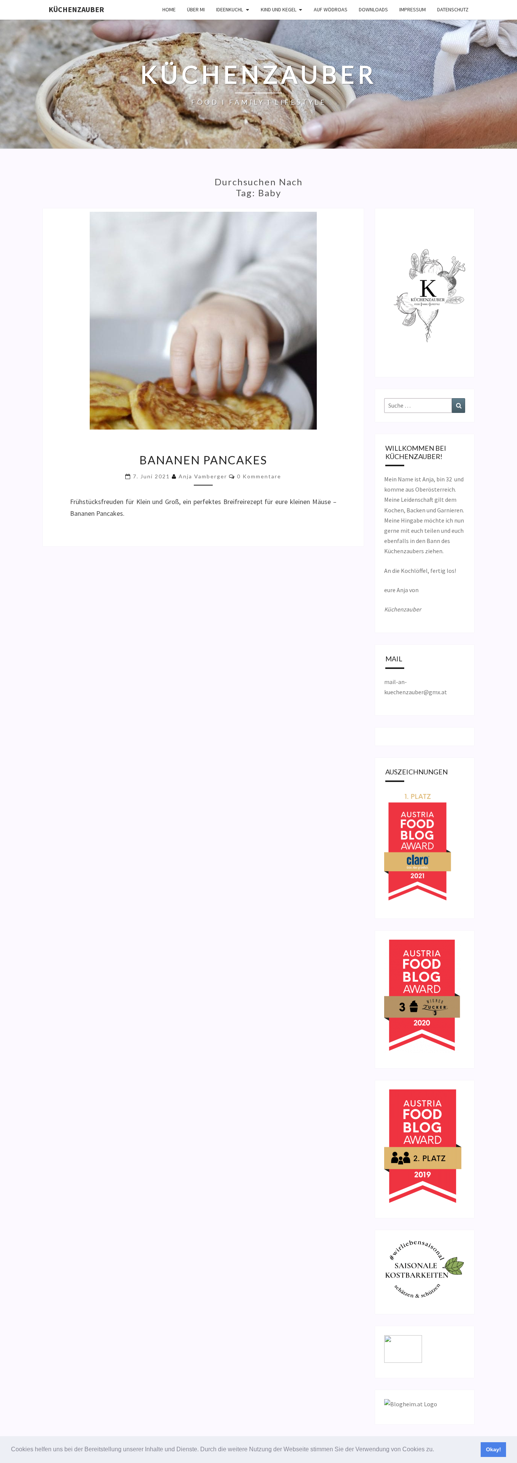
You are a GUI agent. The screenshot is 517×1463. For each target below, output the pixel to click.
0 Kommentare (259, 476)
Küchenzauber (76, 9)
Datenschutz (453, 9)
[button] (437, 1450)
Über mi (196, 9)
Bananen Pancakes (203, 460)
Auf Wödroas (330, 9)
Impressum (412, 9)
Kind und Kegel (278, 9)
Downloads (373, 9)
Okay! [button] (493, 1449)
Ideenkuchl (229, 9)
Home (169, 9)
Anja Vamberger (203, 476)
